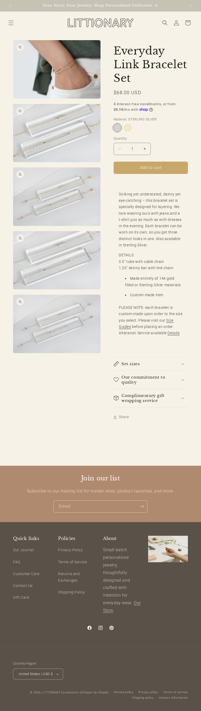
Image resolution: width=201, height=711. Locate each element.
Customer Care (26, 574)
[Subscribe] (141, 506)
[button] (11, 23)
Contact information (173, 697)
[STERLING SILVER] (117, 127)
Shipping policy (143, 697)
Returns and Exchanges (69, 577)
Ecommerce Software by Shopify (85, 692)
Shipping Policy (71, 592)
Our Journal (23, 550)
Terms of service (175, 692)
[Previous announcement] (10, 6)
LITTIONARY (51, 692)
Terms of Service (72, 562)
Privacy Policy (70, 550)
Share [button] (124, 417)
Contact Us (23, 585)
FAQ (16, 562)
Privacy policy (148, 692)
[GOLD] (127, 127)
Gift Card (21, 597)
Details (174, 333)
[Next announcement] (191, 6)
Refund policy (123, 692)
